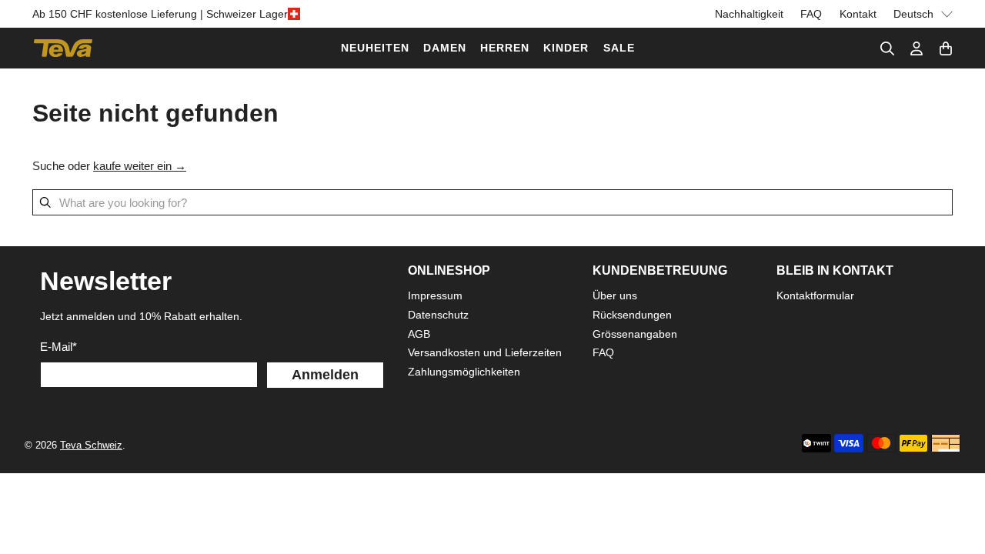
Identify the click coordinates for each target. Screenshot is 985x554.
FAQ (811, 14)
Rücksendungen (632, 315)
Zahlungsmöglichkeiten (464, 371)
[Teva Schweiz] (63, 48)
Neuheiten (375, 48)
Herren (504, 48)
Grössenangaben (635, 334)
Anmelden (325, 374)
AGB (419, 334)
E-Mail (58, 346)
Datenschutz (438, 315)
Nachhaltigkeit (749, 14)
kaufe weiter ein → (139, 165)
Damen (444, 48)
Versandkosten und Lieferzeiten (485, 352)
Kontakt (858, 14)
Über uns (615, 295)
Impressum (435, 295)
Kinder (566, 48)
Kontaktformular (815, 295)
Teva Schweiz (91, 445)
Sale (619, 48)
